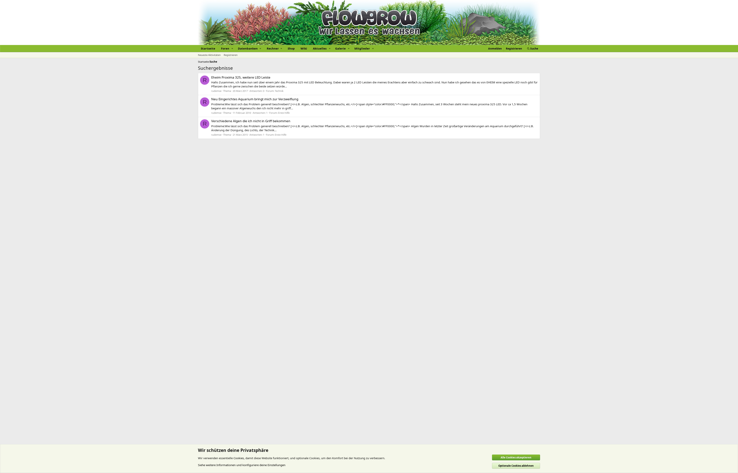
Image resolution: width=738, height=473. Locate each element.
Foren (225, 48)
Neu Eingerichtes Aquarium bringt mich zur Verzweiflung (254, 99)
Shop (291, 48)
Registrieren (231, 55)
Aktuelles (320, 48)
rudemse (216, 91)
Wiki (304, 48)
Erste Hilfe (284, 113)
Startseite (208, 48)
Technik (279, 91)
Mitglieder (362, 48)
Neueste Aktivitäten (209, 55)
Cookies (239, 458)
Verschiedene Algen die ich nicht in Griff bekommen (250, 121)
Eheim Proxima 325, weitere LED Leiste (240, 77)
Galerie (340, 48)
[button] (232, 48)
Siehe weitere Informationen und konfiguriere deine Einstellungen (241, 465)
